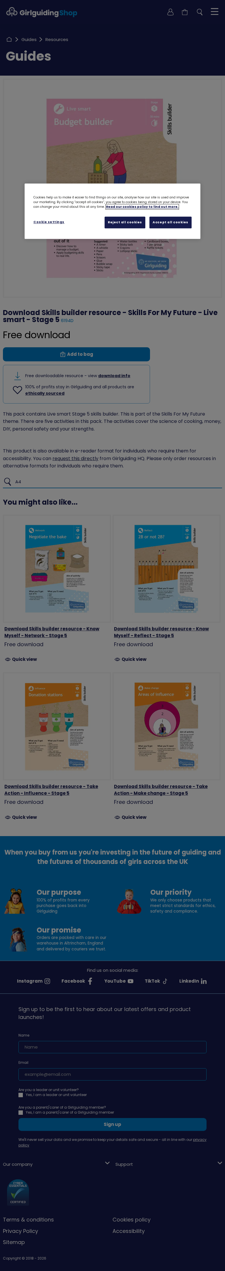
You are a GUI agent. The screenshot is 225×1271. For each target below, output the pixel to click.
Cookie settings (48, 222)
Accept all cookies (170, 222)
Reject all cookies (125, 222)
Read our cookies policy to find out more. (142, 207)
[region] (112, 211)
